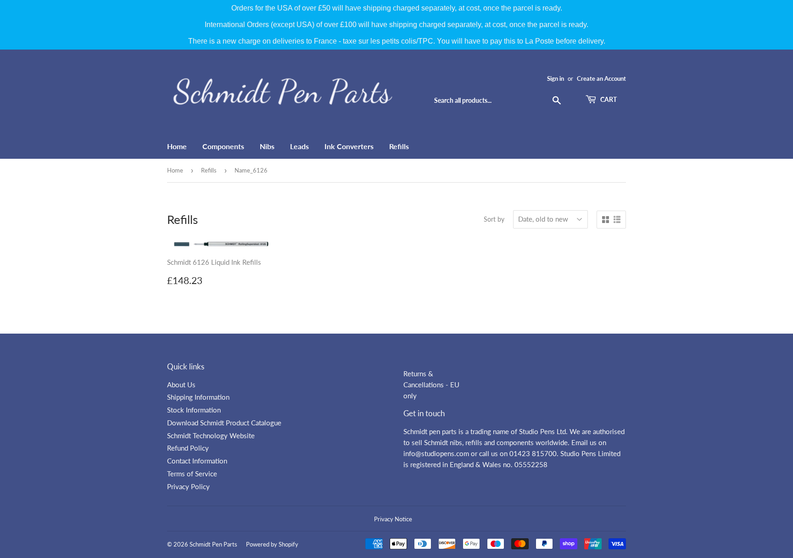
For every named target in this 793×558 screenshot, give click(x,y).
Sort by (494, 219)
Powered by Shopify (272, 544)
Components (223, 146)
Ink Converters (349, 146)
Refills (399, 146)
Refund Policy (188, 448)
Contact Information (197, 461)
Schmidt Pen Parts (213, 544)
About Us (181, 384)
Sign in (555, 78)
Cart (608, 99)
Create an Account (601, 78)
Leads (299, 146)
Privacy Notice (393, 519)
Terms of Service (192, 473)
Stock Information (194, 410)
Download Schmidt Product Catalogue (224, 422)
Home (177, 146)
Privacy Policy (188, 486)
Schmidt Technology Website (211, 435)
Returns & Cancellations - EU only (431, 384)
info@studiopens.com (436, 453)
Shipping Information (198, 397)
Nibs (267, 146)
